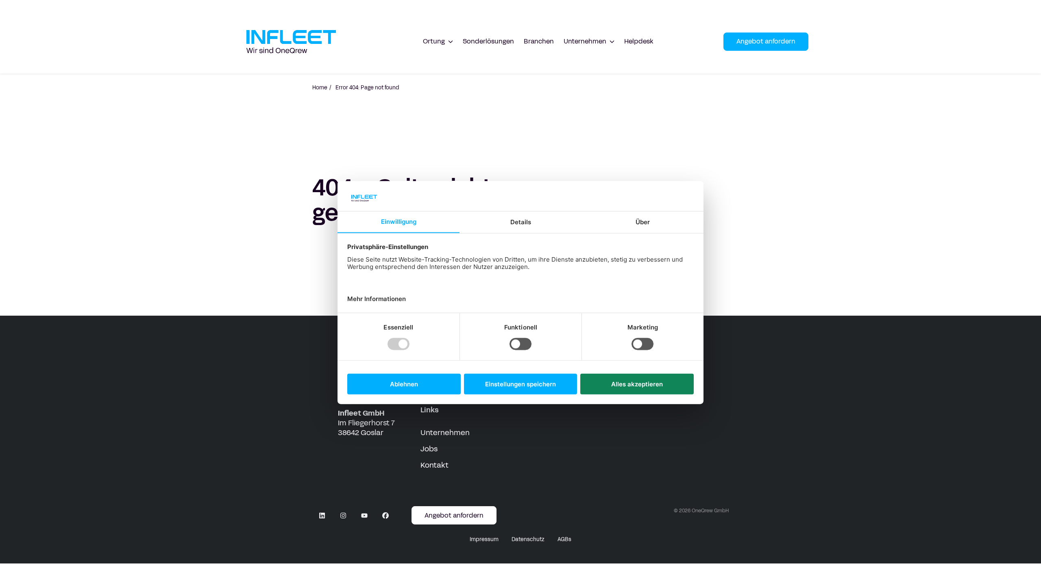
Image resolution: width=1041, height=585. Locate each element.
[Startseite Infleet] (291, 41)
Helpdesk (638, 41)
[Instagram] (343, 515)
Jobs (429, 449)
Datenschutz (528, 539)
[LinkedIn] (322, 515)
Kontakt (434, 465)
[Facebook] (385, 515)
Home (319, 87)
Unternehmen (445, 432)
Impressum (484, 539)
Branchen (539, 41)
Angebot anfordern (765, 41)
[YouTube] (364, 515)
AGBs (564, 539)
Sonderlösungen (488, 41)
